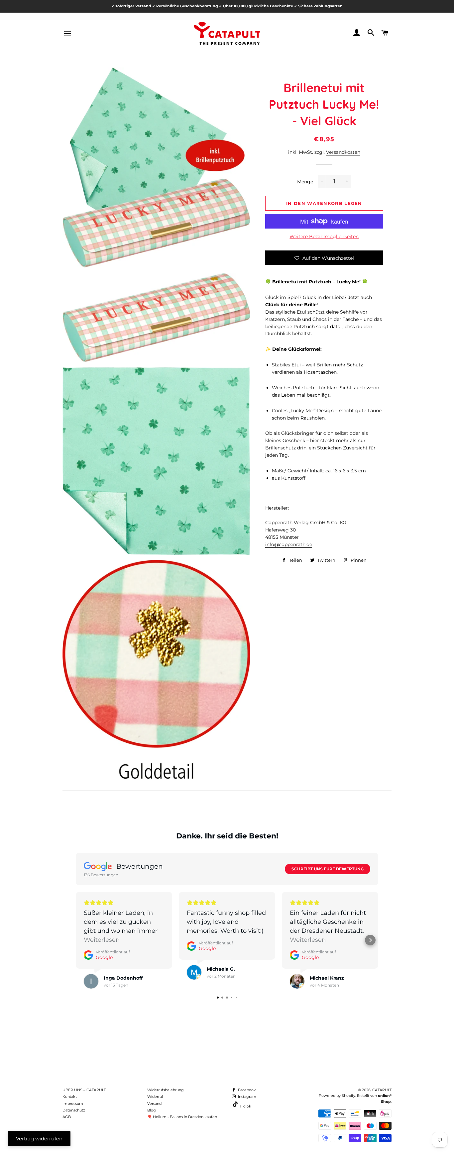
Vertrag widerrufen (39, 1138)
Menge (305, 182)
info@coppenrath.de (288, 544)
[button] (324, 257)
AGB (66, 1116)
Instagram (246, 1096)
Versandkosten (343, 152)
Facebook (246, 1090)
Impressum (72, 1103)
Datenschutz (73, 1110)
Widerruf (155, 1096)
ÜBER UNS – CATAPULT (84, 1090)
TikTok (245, 1106)
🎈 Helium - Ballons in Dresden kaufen (182, 1116)
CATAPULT (382, 1090)
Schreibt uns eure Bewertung (327, 868)
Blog (151, 1110)
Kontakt (69, 1096)
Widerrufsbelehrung (165, 1090)
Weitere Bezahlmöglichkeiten (324, 237)
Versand (154, 1103)
